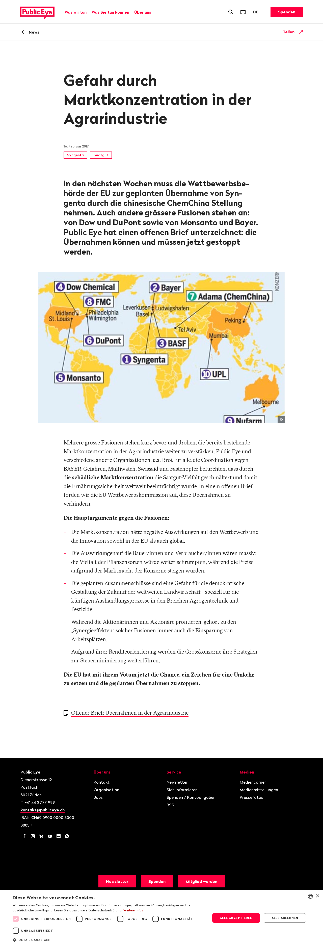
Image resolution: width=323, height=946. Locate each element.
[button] (109, 939)
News (34, 32)
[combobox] (310, 896)
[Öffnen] (301, 32)
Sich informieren (182, 789)
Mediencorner (253, 782)
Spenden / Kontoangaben (191, 797)
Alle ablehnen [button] (285, 918)
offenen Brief (237, 486)
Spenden (286, 11)
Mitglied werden (201, 881)
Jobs (98, 797)
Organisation (106, 789)
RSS (170, 804)
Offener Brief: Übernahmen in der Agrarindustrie (130, 712)
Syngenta (75, 155)
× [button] (317, 896)
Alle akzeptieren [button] (236, 918)
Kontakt (102, 782)
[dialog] (161, 918)
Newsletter (177, 782)
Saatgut (101, 155)
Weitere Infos (133, 910)
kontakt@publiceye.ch (42, 809)
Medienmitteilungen (259, 789)
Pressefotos (251, 797)
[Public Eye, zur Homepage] (37, 12)
